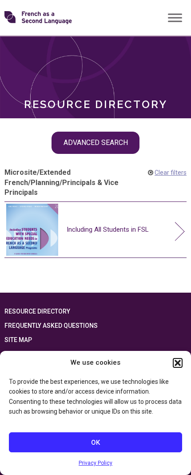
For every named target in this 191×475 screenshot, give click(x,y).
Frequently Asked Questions (51, 325)
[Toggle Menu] (175, 17)
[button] (177, 362)
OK (95, 443)
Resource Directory (37, 311)
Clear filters (171, 172)
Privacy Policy (95, 463)
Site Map (18, 339)
